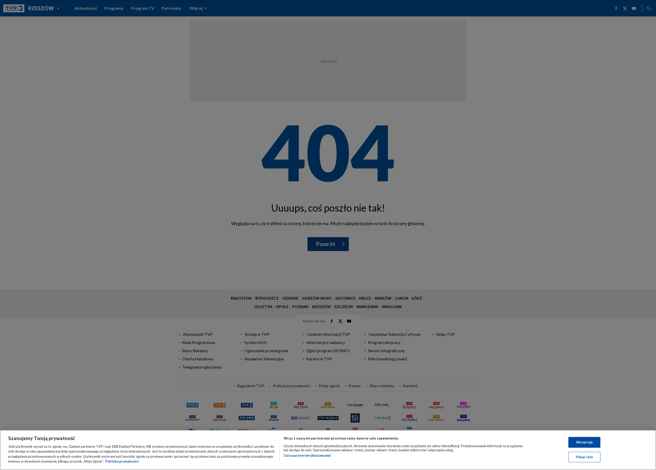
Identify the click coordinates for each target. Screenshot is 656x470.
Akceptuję (584, 442)
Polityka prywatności (122, 461)
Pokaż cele (584, 457)
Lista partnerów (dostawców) (307, 455)
